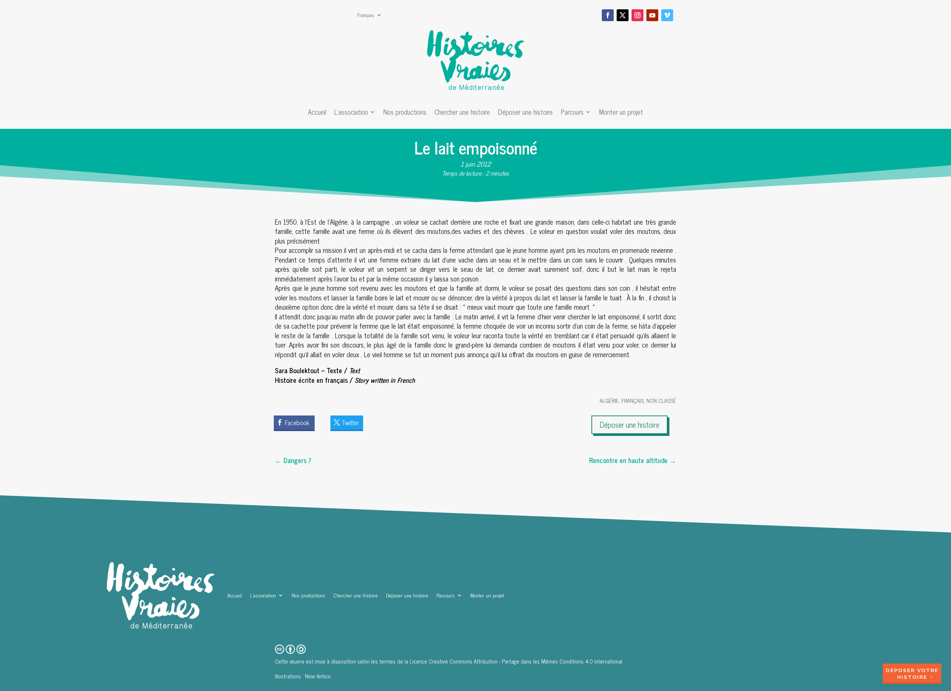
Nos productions (404, 113)
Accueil (317, 113)
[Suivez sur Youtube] (652, 15)
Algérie (609, 400)
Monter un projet (621, 113)
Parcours (572, 113)
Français (365, 15)
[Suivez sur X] (623, 15)
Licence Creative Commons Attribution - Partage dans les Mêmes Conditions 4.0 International (516, 661)
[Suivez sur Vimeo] (667, 15)
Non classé (661, 400)
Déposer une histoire (525, 113)
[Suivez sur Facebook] (608, 15)
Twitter (350, 422)
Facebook (297, 422)
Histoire (912, 677)
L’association (351, 113)
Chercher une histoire (462, 113)
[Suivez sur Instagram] (637, 15)
